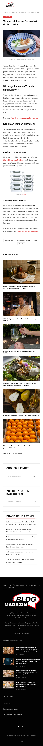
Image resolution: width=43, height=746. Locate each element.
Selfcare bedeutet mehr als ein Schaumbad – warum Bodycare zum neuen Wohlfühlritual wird (26, 650)
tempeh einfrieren (23, 240)
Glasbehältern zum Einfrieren (13, 160)
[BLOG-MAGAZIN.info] (10, 4)
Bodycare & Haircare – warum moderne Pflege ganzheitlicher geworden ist (26, 673)
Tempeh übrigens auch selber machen (24, 118)
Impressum (7, 704)
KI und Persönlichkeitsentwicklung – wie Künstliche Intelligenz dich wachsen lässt (28, 661)
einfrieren (9, 240)
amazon (23, 194)
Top (22, 742)
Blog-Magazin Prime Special (12, 714)
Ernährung (14, 12)
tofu (35, 240)
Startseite (5, 12)
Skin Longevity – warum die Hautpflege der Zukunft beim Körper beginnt (26, 684)
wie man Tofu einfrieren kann (28, 231)
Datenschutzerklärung (10, 709)
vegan (21, 243)
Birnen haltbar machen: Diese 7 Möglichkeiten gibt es (21, 415)
